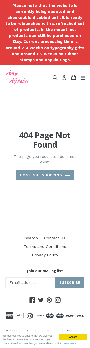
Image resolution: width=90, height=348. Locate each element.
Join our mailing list (45, 270)
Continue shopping (41, 174)
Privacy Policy (45, 255)
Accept (73, 337)
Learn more (69, 343)
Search (31, 238)
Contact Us (55, 238)
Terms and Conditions (45, 246)
